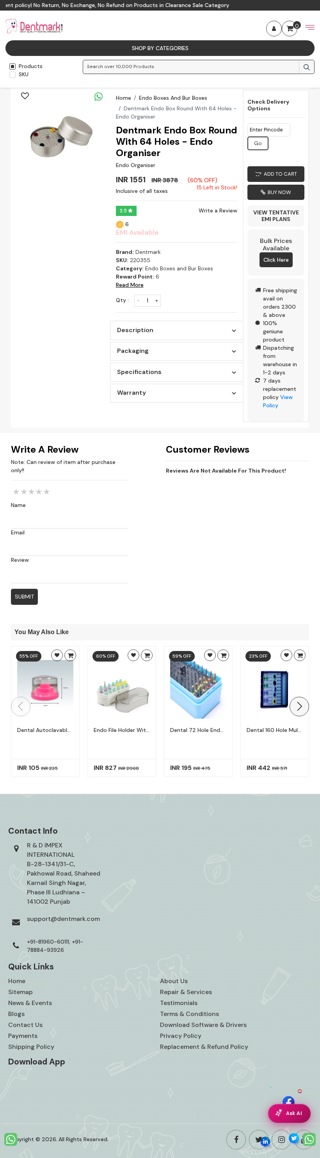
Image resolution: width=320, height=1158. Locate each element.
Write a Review (218, 210)
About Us (174, 981)
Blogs (16, 1014)
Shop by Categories (160, 48)
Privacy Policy (180, 1036)
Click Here (276, 259)
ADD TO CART (279, 174)
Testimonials (178, 1003)
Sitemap (20, 992)
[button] (299, 706)
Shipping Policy (31, 1047)
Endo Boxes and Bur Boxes (173, 97)
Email (18, 532)
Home (123, 97)
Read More (130, 284)
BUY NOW (278, 192)
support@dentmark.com (63, 919)
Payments (22, 1036)
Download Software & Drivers (203, 1025)
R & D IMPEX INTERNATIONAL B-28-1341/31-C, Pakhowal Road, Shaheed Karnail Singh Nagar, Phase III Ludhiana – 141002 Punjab (63, 873)
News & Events (30, 1003)
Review (20, 559)
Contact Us (25, 1025)
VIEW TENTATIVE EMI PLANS (276, 216)
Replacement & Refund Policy (204, 1047)
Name (18, 505)
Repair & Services (186, 992)
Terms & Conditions (189, 1014)
